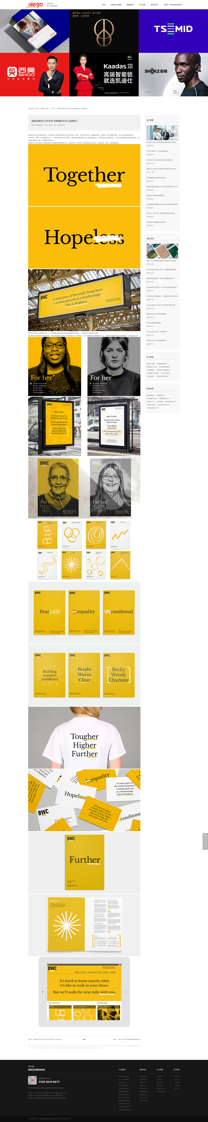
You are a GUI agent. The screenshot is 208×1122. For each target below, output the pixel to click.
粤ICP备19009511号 (64, 1119)
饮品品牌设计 (150, 395)
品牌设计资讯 (160, 1088)
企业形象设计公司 (152, 398)
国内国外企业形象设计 (163, 370)
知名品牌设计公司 (170, 401)
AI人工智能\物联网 (124, 1079)
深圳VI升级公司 (151, 405)
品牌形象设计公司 (164, 398)
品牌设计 (31, 143)
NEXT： (126, 1039)
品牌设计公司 (143, 1094)
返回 (84, 1039)
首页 (104, 4)
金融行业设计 (123, 1082)
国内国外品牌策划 (164, 367)
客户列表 (177, 1082)
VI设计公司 (143, 1082)
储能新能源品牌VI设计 (125, 1110)
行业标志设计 (150, 376)
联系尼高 (154, 4)
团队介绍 (177, 1079)
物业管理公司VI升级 (124, 1103)
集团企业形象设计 (124, 1076)
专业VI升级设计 (144, 1100)
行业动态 (159, 1076)
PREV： (45, 1039)
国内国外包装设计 (162, 364)
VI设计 (53, 108)
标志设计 (85, 333)
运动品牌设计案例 (124, 1106)
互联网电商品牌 (123, 1091)
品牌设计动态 (44, 108)
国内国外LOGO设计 (162, 376)
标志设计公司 (150, 401)
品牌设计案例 (116, 4)
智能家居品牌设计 (124, 1088)
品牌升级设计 (143, 1076)
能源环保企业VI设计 (124, 1100)
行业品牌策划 (150, 370)
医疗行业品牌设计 (124, 1097)
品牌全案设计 (143, 1088)
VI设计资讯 (160, 1085)
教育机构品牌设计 (124, 1085)
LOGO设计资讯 (161, 1091)
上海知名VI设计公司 (152, 408)
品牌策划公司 (160, 395)
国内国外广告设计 (152, 367)
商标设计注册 (150, 364)
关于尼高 (142, 4)
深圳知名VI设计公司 (163, 405)
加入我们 (177, 1088)
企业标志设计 (143, 1079)
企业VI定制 (160, 401)
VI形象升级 (143, 1085)
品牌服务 (130, 4)
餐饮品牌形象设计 (124, 1094)
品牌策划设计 (143, 1091)
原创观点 (159, 1079)
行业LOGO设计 (165, 373)
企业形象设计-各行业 (153, 373)
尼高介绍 (177, 1076)
